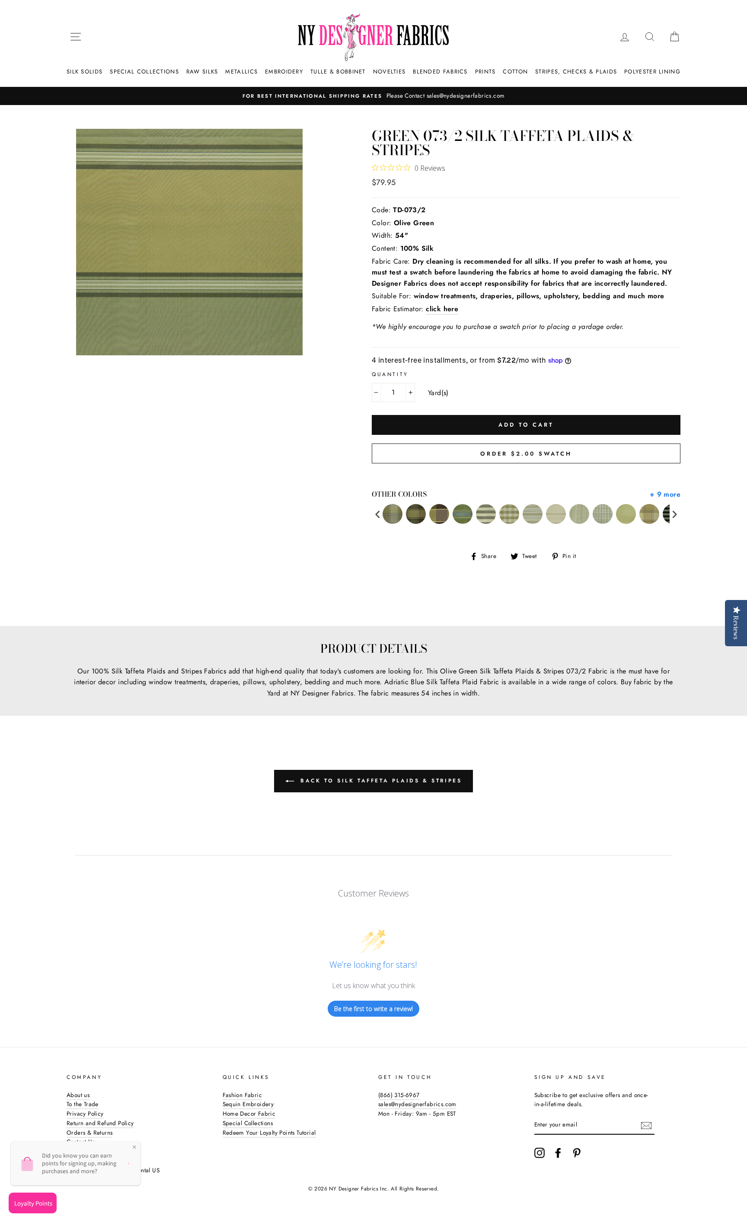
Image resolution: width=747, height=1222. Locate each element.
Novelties (389, 71)
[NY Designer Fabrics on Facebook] (558, 1153)
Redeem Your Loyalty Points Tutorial (269, 1132)
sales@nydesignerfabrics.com (417, 1104)
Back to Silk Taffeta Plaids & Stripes (379, 781)
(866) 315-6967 (399, 1095)
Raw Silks (202, 71)
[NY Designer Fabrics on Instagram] (539, 1153)
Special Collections (144, 71)
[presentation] (378, 514)
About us (78, 1095)
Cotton (515, 71)
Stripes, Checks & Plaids (576, 71)
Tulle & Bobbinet (338, 71)
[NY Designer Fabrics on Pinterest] (576, 1153)
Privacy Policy (85, 1113)
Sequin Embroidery (248, 1104)
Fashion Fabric (242, 1095)
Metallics (241, 71)
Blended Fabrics (440, 71)
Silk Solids (84, 71)
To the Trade (83, 1104)
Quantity (390, 374)
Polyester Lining (652, 71)
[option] (373, 96)
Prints (485, 71)
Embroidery (284, 71)
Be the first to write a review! (373, 1009)
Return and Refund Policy (100, 1123)
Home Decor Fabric (249, 1113)
